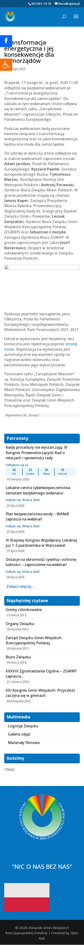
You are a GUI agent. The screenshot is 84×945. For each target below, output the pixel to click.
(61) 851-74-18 (41, 4)
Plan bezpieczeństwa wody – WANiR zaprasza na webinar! (37, 516)
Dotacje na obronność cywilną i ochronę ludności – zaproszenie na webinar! (41, 562)
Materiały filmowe (24, 742)
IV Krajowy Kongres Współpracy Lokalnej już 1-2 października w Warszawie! (41, 543)
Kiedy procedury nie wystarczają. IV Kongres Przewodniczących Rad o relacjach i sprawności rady (36, 452)
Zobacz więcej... (20, 586)
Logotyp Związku (23, 726)
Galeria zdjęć (19, 734)
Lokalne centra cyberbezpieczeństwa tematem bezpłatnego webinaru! (38, 490)
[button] (6, 65)
